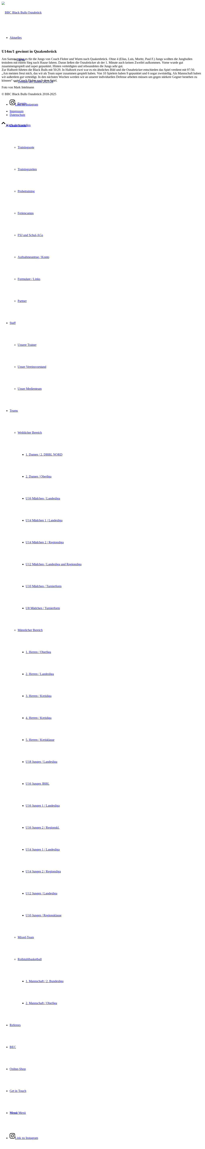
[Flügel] (22, 12)
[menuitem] (106, 213)
